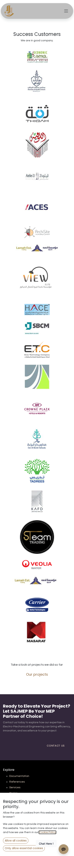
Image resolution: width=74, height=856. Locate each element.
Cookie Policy (47, 832)
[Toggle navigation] (66, 11)
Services (14, 787)
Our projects (37, 674)
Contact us (56, 746)
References (17, 781)
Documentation (19, 776)
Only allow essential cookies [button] (24, 848)
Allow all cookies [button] (16, 840)
